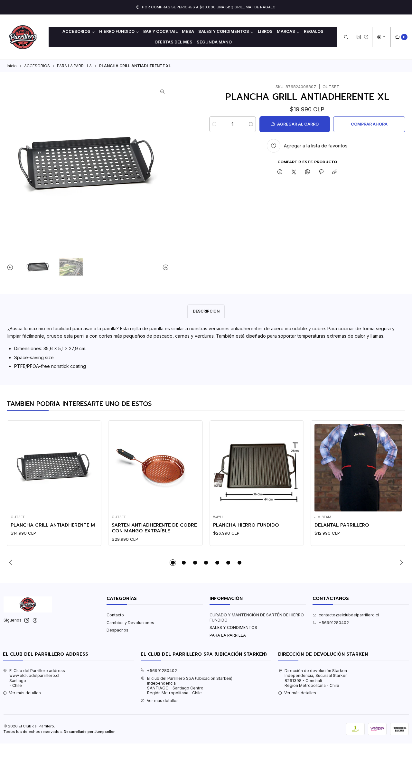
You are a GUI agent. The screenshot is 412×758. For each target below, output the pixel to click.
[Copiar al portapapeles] (335, 172)
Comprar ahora (369, 124)
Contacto (115, 615)
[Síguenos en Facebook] (366, 36)
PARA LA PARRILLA (74, 66)
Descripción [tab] (206, 311)
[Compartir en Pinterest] (321, 172)
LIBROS (265, 31)
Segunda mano (214, 42)
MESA (188, 31)
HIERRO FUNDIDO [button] (117, 31)
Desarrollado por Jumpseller (89, 731)
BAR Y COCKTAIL (160, 31)
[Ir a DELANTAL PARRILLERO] (358, 467)
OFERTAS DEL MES (173, 42)
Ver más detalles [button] (25, 692)
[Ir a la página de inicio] (23, 37)
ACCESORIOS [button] (76, 31)
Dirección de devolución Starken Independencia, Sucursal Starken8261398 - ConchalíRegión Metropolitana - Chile (316, 678)
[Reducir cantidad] (214, 124)
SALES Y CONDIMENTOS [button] (223, 31)
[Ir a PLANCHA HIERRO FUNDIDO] (256, 467)
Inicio (12, 66)
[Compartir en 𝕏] (294, 172)
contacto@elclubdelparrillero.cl (349, 615)
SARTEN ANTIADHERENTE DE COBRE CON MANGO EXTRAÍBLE (154, 528)
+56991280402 (334, 622)
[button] (173, 562)
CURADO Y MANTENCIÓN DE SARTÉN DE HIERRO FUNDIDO (257, 617)
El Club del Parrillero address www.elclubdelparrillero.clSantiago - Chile (37, 678)
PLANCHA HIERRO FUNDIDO (246, 525)
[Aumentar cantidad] (251, 124)
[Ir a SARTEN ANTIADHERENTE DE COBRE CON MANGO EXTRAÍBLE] (155, 467)
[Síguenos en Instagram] (358, 36)
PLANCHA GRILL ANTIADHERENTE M (53, 525)
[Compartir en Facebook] (280, 172)
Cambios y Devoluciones (130, 622)
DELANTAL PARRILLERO (341, 525)
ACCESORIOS (37, 66)
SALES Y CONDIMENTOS (233, 627)
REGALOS (313, 31)
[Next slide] (164, 267)
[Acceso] (381, 37)
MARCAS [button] (286, 31)
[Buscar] (345, 37)
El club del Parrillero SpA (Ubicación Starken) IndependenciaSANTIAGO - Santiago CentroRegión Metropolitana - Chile (189, 686)
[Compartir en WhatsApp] (307, 172)
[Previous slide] (11, 267)
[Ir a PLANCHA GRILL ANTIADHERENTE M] (54, 467)
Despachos (117, 630)
